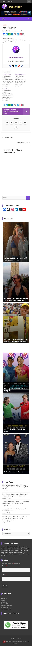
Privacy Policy (5, 604)
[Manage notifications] (4, 641)
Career (3, 600)
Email (4, 575)
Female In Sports (6, 609)
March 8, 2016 (6, 30)
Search (28, 198)
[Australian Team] (8, 80)
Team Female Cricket (16, 30)
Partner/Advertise (6, 605)
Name (4, 566)
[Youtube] (19, 66)
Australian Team (8, 137)
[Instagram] (10, 66)
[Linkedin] (16, 66)
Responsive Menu (29, 1)
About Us (4, 598)
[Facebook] (22, 66)
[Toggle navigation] (3, 19)
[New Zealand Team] (21, 80)
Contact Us (4, 607)
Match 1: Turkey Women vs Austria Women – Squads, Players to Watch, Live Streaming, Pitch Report (15, 486)
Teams (4, 25)
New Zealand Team (22, 142)
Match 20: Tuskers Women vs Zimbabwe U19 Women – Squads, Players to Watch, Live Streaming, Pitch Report (14, 518)
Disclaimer (4, 602)
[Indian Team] (8, 94)
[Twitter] (13, 66)
